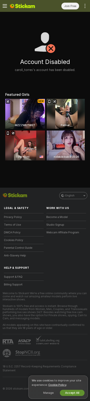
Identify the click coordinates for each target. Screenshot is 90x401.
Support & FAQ (13, 276)
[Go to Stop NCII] (28, 353)
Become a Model (57, 217)
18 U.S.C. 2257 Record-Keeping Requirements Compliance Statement (39, 368)
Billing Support (13, 284)
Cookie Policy (57, 384)
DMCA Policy (12, 232)
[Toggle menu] (5, 6)
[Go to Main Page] (27, 6)
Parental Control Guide (18, 247)
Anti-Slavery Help (15, 255)
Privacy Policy (13, 217)
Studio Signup (55, 224)
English (69, 195)
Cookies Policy (13, 240)
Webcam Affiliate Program (62, 232)
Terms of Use (12, 224)
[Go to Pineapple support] (7, 353)
